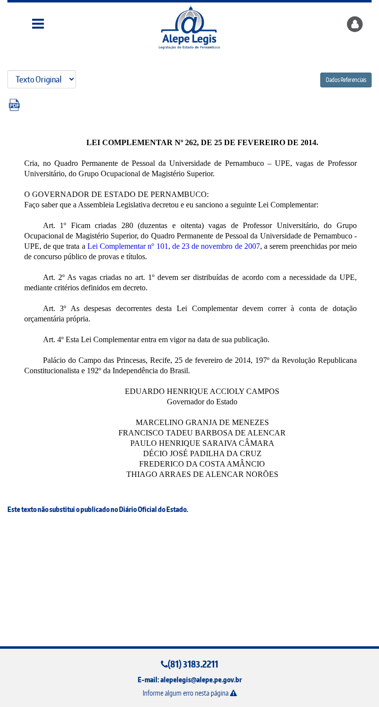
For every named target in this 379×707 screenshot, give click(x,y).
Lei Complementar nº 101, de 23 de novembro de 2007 (173, 246)
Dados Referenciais (346, 79)
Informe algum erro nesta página (186, 693)
